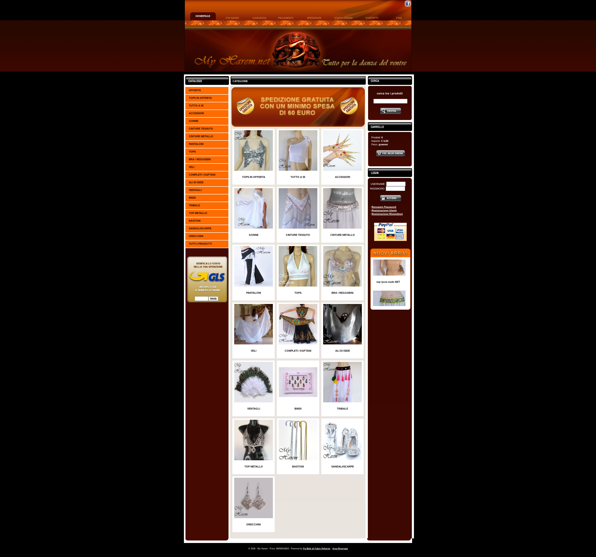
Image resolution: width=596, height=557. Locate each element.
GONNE (193, 121)
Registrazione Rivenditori (387, 214)
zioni (314, 18)
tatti (372, 18)
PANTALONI (196, 144)
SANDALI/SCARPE (200, 228)
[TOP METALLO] (253, 459)
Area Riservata (340, 548)
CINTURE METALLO (201, 136)
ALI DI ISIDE (196, 182)
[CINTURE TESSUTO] (298, 227)
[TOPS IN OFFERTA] (253, 169)
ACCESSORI (196, 113)
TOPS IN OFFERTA (200, 98)
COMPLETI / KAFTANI (202, 174)
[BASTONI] (298, 459)
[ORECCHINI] (253, 517)
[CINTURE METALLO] (342, 227)
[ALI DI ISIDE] (342, 343)
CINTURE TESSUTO (201, 128)
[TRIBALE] (342, 401)
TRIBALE (194, 205)
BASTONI (194, 220)
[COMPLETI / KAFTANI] (298, 343)
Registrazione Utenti (384, 210)
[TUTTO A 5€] (298, 169)
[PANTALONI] (253, 285)
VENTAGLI (195, 190)
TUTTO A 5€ (196, 105)
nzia (259, 18)
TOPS (192, 151)
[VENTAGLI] (253, 401)
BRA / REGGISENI (200, 159)
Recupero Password (384, 207)
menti (285, 18)
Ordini (343, 18)
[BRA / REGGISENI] (342, 285)
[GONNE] (253, 227)
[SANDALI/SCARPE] (342, 459)
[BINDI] (298, 401)
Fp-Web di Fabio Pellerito (316, 548)
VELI (191, 167)
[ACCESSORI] (342, 169)
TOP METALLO (198, 213)
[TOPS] (298, 285)
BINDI (192, 197)
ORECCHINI (196, 236)
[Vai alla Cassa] (391, 156)
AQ (399, 18)
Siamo (232, 18)
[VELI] (253, 343)
